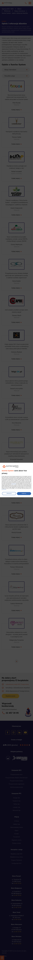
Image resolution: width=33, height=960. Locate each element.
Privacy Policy (4, 489)
